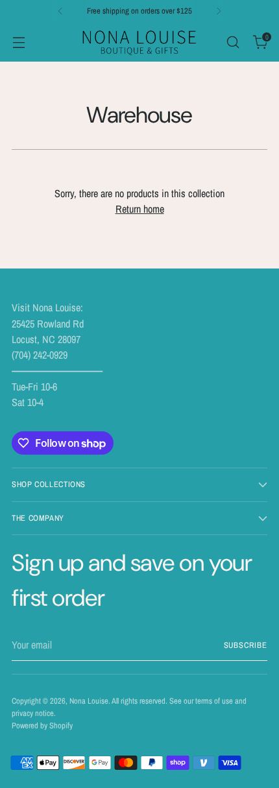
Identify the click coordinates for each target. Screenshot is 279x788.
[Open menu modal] (18, 42)
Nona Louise (88, 700)
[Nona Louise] (139, 41)
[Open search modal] (232, 42)
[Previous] (60, 11)
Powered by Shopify (42, 725)
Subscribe (246, 645)
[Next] (218, 11)
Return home (139, 209)
